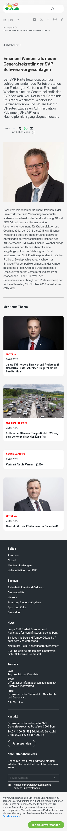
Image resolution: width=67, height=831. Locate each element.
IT (18, 20)
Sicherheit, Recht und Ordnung (25, 587)
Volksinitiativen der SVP (22, 570)
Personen (13, 555)
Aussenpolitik (16, 592)
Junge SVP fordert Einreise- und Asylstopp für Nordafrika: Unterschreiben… (33, 631)
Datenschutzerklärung (39, 784)
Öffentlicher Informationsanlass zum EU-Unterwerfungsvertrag (32, 684)
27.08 (11, 679)
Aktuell (12, 560)
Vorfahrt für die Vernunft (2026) (24, 464)
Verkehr (12, 597)
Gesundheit (14, 612)
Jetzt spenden (21, 743)
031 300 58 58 (20, 731)
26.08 (11, 671)
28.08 (11, 691)
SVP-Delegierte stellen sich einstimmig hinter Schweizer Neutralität (31, 652)
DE (4, 20)
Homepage (8, 27)
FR (11, 20)
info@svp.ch (47, 731)
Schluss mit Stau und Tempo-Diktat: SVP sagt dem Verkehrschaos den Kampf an (32, 435)
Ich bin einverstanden (46, 825)
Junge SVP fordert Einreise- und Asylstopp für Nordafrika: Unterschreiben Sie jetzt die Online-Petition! (33, 368)
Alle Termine (15, 702)
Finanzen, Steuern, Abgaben (24, 602)
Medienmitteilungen (20, 565)
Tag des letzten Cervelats (23, 674)
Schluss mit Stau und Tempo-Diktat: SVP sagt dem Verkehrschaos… (32, 639)
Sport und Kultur (17, 607)
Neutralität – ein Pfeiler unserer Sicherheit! (32, 526)
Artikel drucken (21, 132)
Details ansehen (11, 816)
